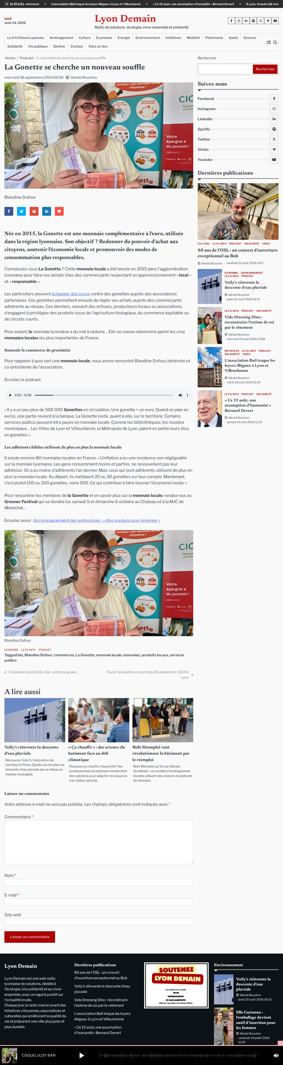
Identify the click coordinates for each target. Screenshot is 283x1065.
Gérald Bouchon (84, 77)
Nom (10, 875)
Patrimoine (214, 38)
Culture (85, 38)
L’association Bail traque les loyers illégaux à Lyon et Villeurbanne (250, 366)
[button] (82, 1055)
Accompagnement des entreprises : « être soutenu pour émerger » (97, 520)
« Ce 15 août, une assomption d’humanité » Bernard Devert (126, 4)
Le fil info (28, 649)
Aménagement (61, 38)
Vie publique (38, 46)
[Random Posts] (268, 42)
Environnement (148, 38)
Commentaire (18, 816)
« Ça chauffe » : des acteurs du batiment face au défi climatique (96, 753)
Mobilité (193, 38)
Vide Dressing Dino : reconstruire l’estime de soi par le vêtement (249, 322)
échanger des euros (71, 293)
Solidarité (15, 46)
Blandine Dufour (38, 655)
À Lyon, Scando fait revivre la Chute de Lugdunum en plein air (221, 4)
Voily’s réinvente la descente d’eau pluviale (253, 984)
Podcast (45, 649)
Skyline (59, 46)
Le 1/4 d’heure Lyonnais (25, 38)
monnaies (131, 655)
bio (20, 655)
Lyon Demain (125, 19)
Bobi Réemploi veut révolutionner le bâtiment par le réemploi (161, 753)
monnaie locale (109, 655)
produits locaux (155, 655)
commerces (64, 655)
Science (249, 38)
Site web (12, 914)
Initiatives (173, 38)
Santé (233, 38)
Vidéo (266, 243)
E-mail (11, 895)
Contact (77, 46)
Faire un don (98, 46)
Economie (104, 38)
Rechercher (207, 58)
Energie (124, 38)
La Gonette (85, 655)
